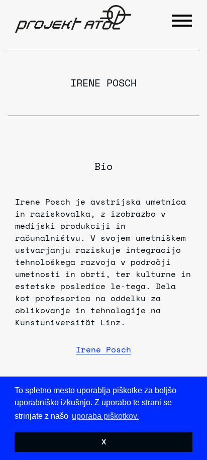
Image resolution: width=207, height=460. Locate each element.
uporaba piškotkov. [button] (105, 416)
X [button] (103, 442)
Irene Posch (103, 349)
